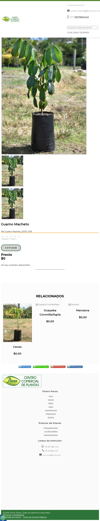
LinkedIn (79, 366)
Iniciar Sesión (73, 32)
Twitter (28, 366)
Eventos (51, 417)
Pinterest (61, 366)
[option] (50, 93)
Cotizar (11, 248)
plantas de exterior (51, 435)
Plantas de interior (51, 428)
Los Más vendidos (50, 431)
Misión (50, 403)
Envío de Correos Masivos (35, 517)
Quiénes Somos (51, 410)
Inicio (51, 396)
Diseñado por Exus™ (12, 517)
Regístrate (84, 32)
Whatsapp (45, 366)
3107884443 (81, 17)
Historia (51, 400)
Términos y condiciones (13, 515)
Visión (51, 407)
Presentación (51, 414)
